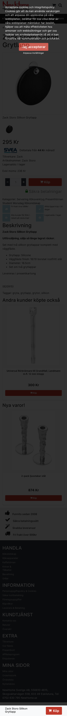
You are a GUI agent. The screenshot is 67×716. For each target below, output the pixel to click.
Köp (56, 711)
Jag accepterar (34, 47)
